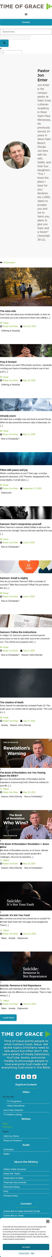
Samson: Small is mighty (14, 578)
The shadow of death (12, 702)
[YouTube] (18, 1077)
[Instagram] (29, 1077)
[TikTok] (34, 1077)
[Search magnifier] (4, 43)
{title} (33, 1253)
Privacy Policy (24, 1253)
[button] (47, 1221)
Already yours (8, 415)
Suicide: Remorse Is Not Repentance (20, 985)
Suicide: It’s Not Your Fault (15, 915)
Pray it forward (8, 362)
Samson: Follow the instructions (18, 632)
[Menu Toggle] (26, 14)
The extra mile (8, 311)
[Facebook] (23, 1077)
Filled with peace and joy (14, 470)
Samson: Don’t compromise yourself (20, 524)
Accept (26, 1247)
